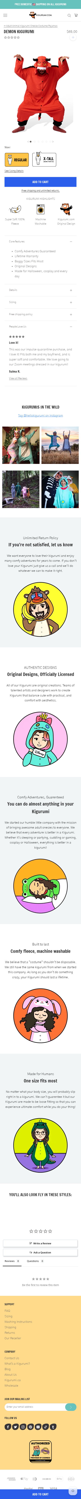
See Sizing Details (14, 171)
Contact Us (12, 1358)
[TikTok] (45, 1426)
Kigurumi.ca (13, 1380)
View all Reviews (18, 378)
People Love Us (17, 326)
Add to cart (40, 182)
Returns (10, 1332)
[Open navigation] (5, 15)
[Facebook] (7, 1426)
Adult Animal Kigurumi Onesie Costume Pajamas (30, 26)
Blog (8, 1369)
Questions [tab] (33, 1261)
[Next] (52, 142)
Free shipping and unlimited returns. (40, 191)
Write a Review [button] (42, 1243)
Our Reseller (13, 1338)
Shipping (10, 1327)
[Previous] (28, 142)
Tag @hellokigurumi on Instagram (40, 415)
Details (13, 290)
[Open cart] (76, 15)
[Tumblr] (53, 1426)
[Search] (69, 15)
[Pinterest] (30, 1426)
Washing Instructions (18, 1321)
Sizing (12, 302)
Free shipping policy (20, 314)
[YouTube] (38, 1426)
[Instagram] (22, 1426)
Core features (17, 241)
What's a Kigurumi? (17, 1363)
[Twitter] (15, 1426)
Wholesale (11, 1385)
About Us (11, 1374)
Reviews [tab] (10, 1261)
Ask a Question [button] (42, 1252)
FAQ (7, 1310)
